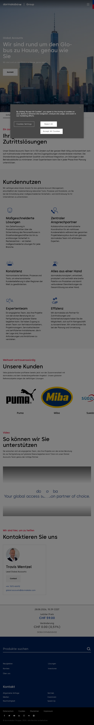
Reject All (48, 124)
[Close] (80, 107)
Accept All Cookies (51, 131)
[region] (47, 121)
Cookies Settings (24, 124)
